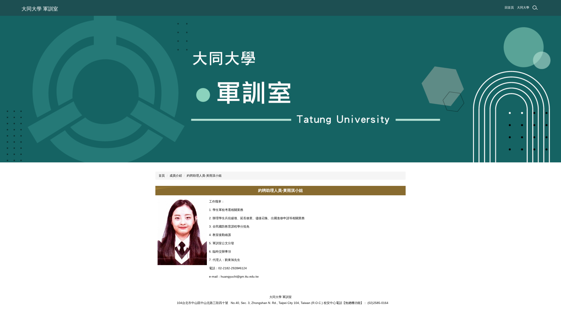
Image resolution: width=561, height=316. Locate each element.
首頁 (162, 175)
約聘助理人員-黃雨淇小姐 (204, 175)
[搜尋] (535, 7)
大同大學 (523, 7)
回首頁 (509, 7)
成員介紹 (176, 175)
